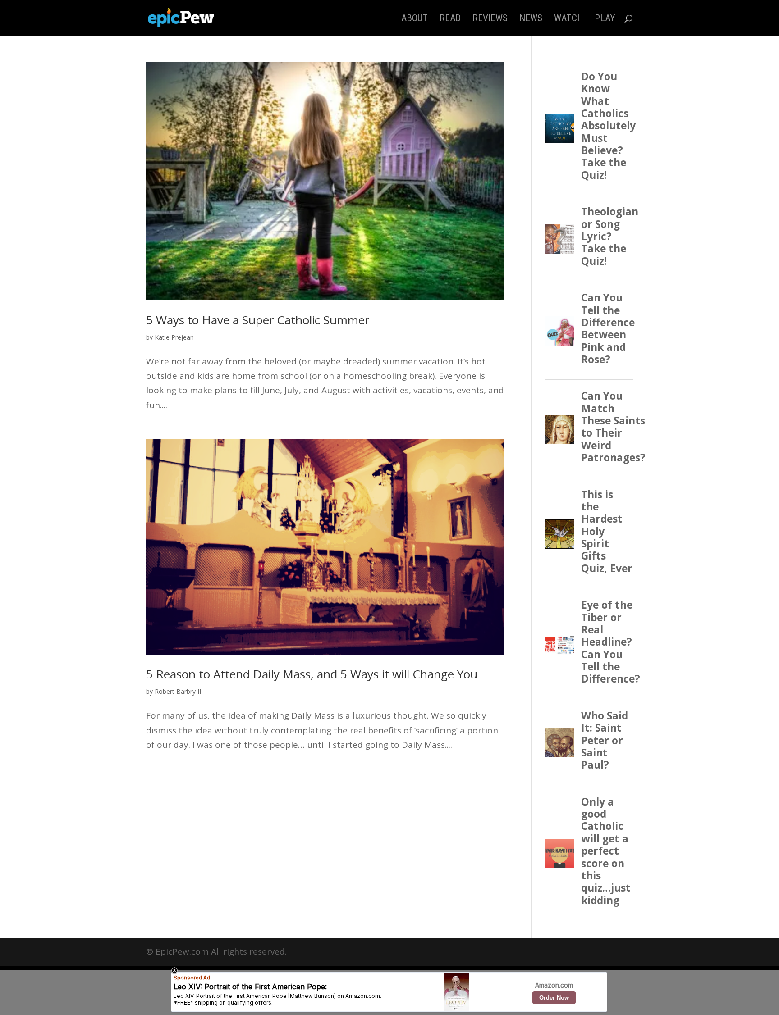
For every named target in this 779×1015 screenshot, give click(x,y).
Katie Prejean (174, 337)
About (414, 19)
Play (605, 19)
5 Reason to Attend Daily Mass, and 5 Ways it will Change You (311, 674)
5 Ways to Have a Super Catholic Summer (257, 320)
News (530, 19)
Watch (568, 19)
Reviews (490, 19)
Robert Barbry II (178, 691)
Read (450, 19)
